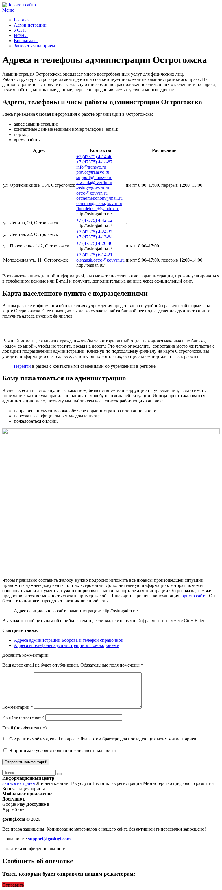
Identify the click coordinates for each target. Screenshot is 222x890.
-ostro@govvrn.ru (92, 187)
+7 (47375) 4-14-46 (94, 156)
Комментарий (17, 707)
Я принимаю (62, 750)
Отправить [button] (13, 884)
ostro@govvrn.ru (92, 193)
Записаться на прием (34, 45)
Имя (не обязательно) (23, 717)
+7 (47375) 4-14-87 (94, 161)
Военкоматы (26, 40)
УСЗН (20, 30)
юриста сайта (193, 595)
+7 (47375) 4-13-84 (94, 236)
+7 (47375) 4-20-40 (94, 243)
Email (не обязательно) (24, 727)
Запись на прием (18, 783)
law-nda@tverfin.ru (94, 182)
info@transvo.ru (91, 167)
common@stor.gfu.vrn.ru (99, 203)
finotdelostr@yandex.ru (97, 208)
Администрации (30, 25)
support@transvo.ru (94, 177)
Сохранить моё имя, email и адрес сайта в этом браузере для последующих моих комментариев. (103, 738)
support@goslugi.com (49, 838)
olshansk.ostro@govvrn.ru (100, 260)
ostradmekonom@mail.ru (99, 198)
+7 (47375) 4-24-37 (94, 231)
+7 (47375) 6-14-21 (94, 254)
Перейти (22, 366)
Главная (21, 19)
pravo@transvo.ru (92, 172)
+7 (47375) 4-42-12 (94, 220)
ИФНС (21, 35)
